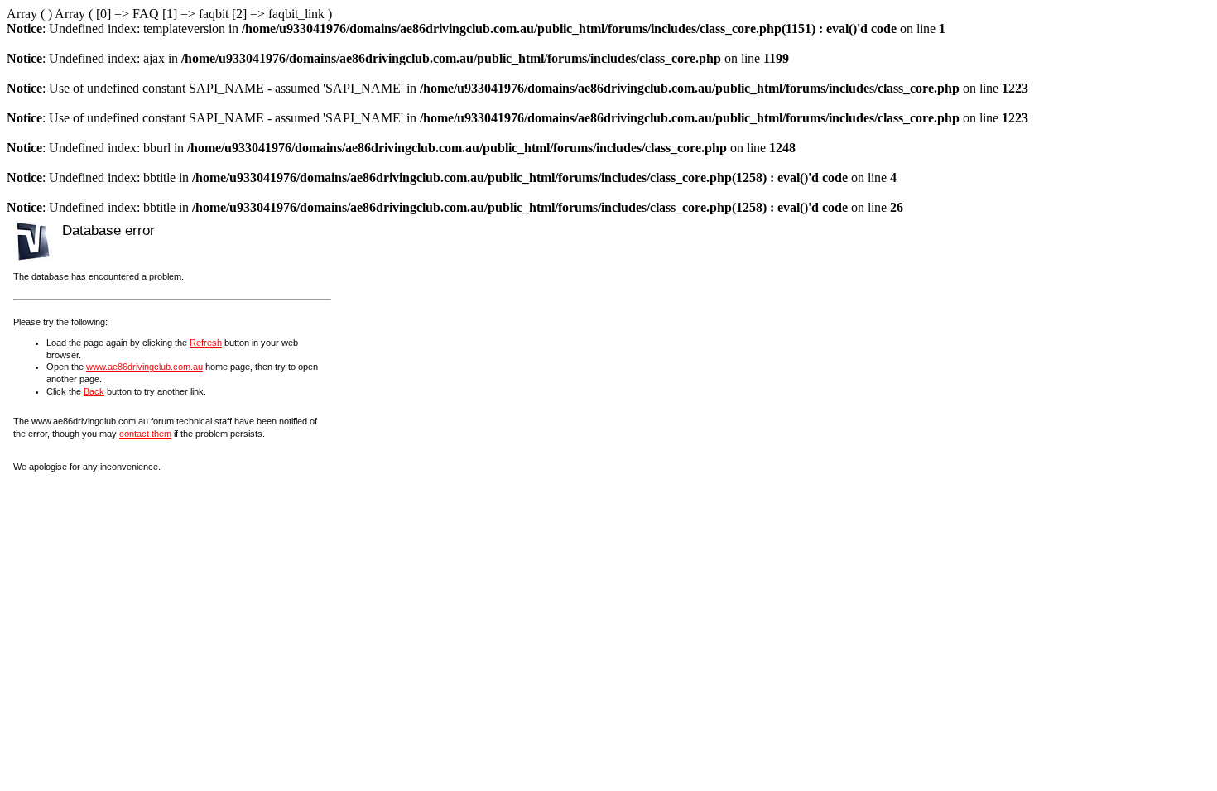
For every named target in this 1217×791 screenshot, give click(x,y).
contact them (145, 434)
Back (94, 391)
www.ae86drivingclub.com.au (144, 367)
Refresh (206, 343)
